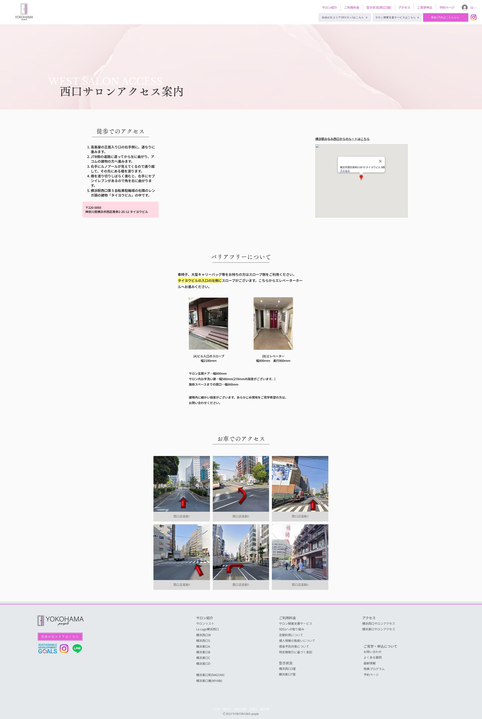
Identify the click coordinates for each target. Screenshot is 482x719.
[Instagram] (473, 17)
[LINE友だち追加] (77, 648)
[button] (181, 489)
